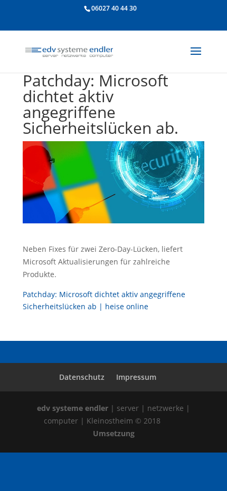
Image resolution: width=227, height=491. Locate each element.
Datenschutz (82, 377)
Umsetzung (114, 433)
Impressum (136, 377)
